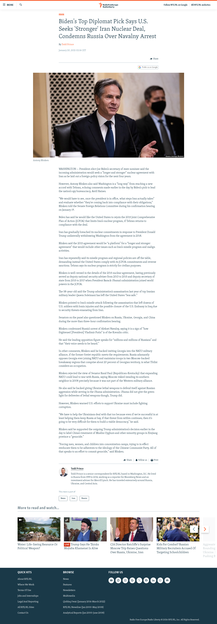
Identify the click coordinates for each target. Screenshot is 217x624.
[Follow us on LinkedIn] (153, 580)
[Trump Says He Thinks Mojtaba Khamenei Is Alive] (85, 529)
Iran (61, 14)
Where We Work (26, 585)
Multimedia (69, 596)
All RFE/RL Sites (26, 607)
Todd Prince (68, 44)
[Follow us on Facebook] (146, 580)
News (66, 579)
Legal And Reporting (28, 602)
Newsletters (69, 590)
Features (67, 585)
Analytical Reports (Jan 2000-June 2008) (84, 613)
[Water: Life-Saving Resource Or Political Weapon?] (39, 529)
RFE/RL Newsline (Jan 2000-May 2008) (83, 607)
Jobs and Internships (28, 596)
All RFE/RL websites (201, 5)
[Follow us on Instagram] (125, 580)
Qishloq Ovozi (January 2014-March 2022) (84, 602)
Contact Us (23, 613)
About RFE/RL (25, 579)
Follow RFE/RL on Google (175, 5)
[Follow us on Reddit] (118, 580)
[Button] (154, 59)
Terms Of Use (24, 590)
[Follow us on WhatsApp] (160, 580)
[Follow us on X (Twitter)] (139, 580)
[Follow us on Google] (132, 580)
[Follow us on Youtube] (111, 580)
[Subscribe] (167, 580)
